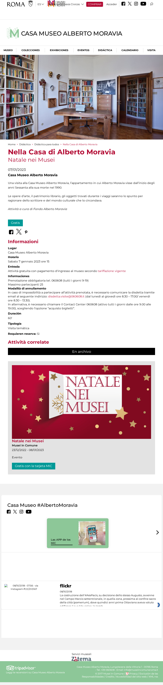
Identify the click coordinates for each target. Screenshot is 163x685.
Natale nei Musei (28, 441)
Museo (8, 50)
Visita (151, 50)
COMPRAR (94, 4)
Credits (110, 676)
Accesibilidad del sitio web (131, 676)
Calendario (129, 50)
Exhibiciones (59, 50)
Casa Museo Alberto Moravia (71, 33)
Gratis (15, 223)
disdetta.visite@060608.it (66, 296)
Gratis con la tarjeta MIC (33, 466)
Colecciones (30, 50)
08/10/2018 (108, 599)
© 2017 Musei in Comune (109, 673)
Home (12, 144)
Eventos (83, 50)
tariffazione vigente (112, 271)
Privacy (133, 673)
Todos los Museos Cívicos (64, 4)
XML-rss (153, 676)
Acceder (111, 4)
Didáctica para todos (46, 144)
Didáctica (105, 50)
